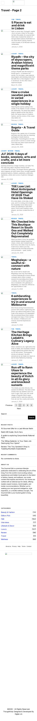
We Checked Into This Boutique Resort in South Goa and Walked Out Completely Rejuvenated (23, 229)
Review (14, 124)
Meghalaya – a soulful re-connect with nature (21, 264)
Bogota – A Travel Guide (23, 129)
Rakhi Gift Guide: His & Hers (12, 432)
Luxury (14, 53)
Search (4, 414)
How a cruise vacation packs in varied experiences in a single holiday (22, 98)
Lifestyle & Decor (7, 526)
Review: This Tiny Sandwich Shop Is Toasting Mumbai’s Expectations (15, 448)
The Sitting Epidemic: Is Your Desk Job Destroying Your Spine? (16, 442)
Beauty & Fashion (8, 512)
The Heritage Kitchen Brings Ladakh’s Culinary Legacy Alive (22, 338)
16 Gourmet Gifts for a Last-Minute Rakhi (17, 428)
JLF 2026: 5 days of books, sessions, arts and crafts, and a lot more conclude (18, 158)
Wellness (4, 539)
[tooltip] (2, 502)
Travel (18, 19)
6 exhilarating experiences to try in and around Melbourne (23, 300)
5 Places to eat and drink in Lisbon (21, 25)
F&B (13, 19)
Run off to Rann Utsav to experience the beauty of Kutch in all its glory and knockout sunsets (22, 376)
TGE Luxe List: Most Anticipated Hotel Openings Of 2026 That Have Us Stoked (23, 192)
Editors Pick (5, 516)
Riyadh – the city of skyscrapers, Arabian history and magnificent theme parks (22, 62)
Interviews (5, 522)
